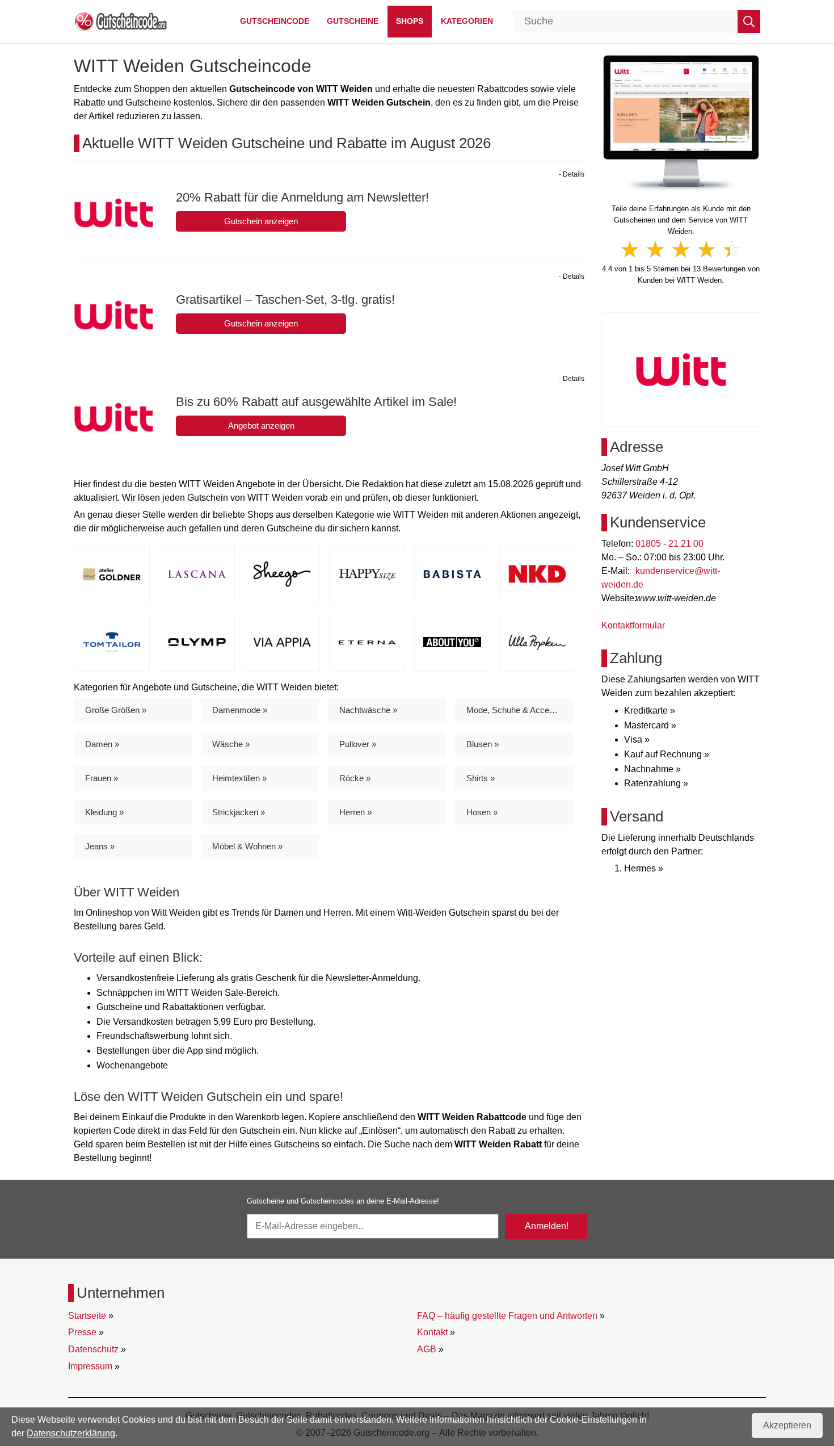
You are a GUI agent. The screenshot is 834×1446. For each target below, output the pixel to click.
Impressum (90, 1366)
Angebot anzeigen (261, 425)
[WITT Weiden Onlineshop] (681, 122)
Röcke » (354, 778)
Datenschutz (93, 1349)
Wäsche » (231, 744)
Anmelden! (546, 1226)
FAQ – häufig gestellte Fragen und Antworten (507, 1316)
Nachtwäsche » (368, 710)
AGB (426, 1349)
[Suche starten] (749, 21)
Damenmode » (239, 710)
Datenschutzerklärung (71, 1433)
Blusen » (482, 744)
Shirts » (480, 778)
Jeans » (100, 846)
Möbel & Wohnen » (247, 846)
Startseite (87, 1316)
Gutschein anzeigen (261, 221)
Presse (82, 1332)
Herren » (355, 812)
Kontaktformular (633, 625)
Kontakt (432, 1332)
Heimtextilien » (239, 778)
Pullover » (357, 744)
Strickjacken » (238, 812)
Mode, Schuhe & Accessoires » (519, 710)
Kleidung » (104, 812)
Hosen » (482, 812)
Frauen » (101, 778)
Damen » (102, 744)
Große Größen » (115, 710)
